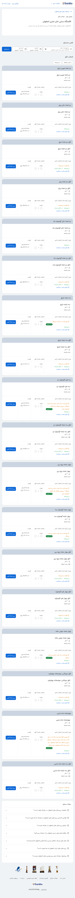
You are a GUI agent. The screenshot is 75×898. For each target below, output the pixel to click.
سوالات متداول (54, 878)
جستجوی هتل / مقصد (64, 48)
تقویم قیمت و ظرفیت (61, 95)
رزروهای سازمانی (14, 878)
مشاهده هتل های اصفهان (62, 11)
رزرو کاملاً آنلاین (11, 92)
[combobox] (27, 49)
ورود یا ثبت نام (6, 3)
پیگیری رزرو (15, 3)
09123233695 (34, 889)
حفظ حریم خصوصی (32, 878)
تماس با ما (62, 878)
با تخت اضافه (67, 62)
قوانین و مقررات (43, 878)
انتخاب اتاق (61, 17)
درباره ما (22, 878)
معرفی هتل (69, 17)
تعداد (41, 92)
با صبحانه (57, 62)
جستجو (6, 49)
